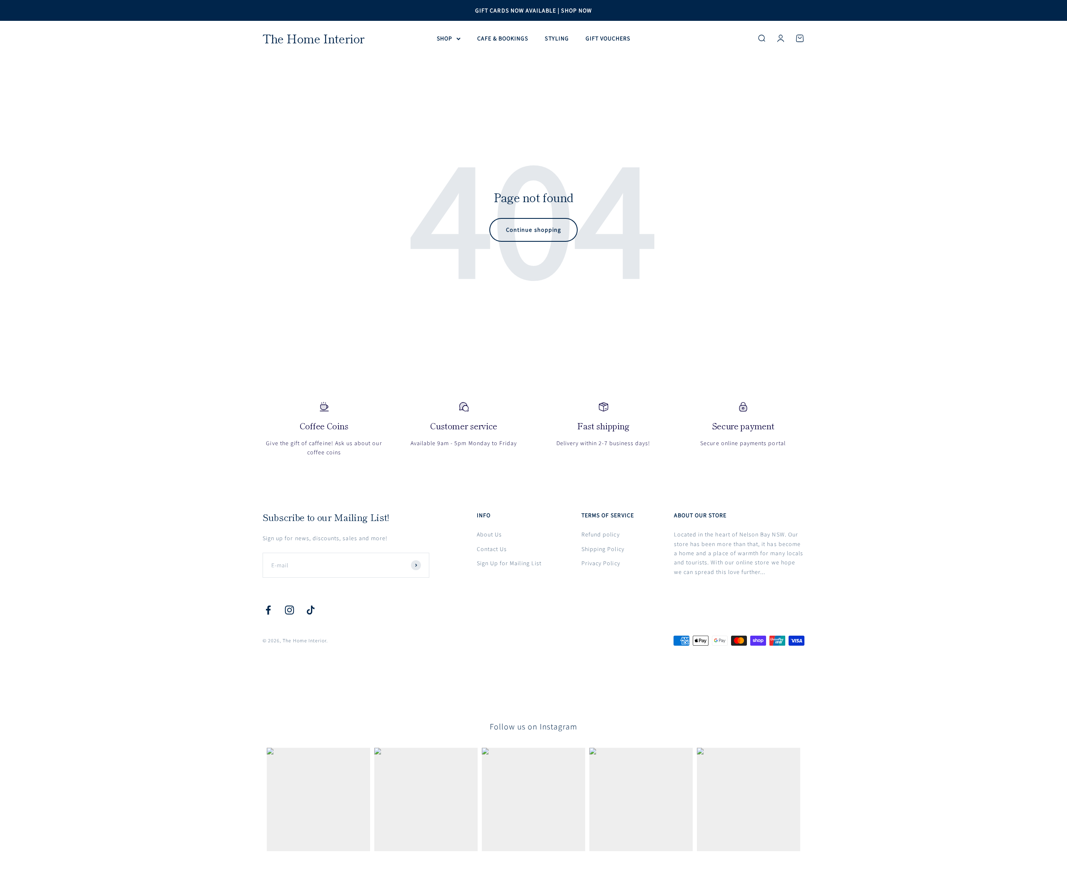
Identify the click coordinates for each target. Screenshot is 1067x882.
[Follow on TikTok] (310, 610)
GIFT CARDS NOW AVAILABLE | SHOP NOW (533, 10)
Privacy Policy (600, 563)
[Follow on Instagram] (289, 610)
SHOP (444, 38)
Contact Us (492, 549)
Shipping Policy (602, 549)
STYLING (557, 38)
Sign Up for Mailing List (509, 563)
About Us (489, 534)
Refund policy (600, 534)
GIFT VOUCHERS (608, 38)
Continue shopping (533, 229)
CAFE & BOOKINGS (502, 38)
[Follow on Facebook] (268, 610)
